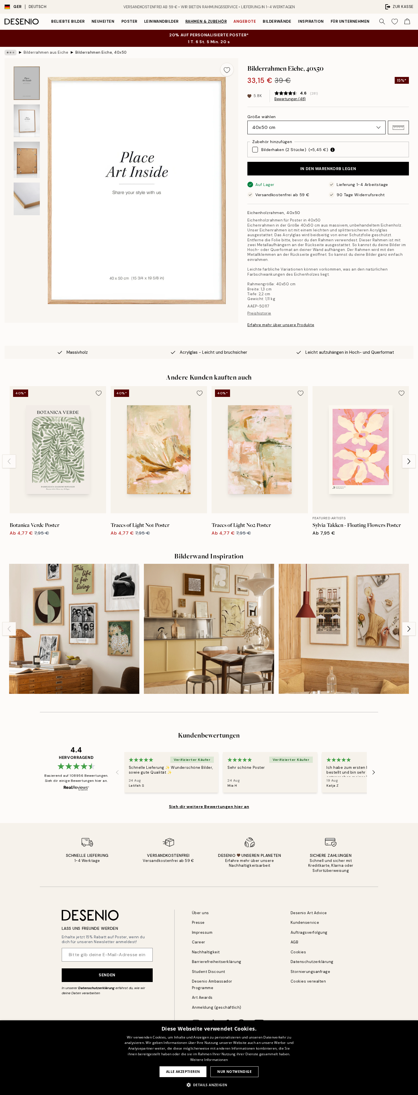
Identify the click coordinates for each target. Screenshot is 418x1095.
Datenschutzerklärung (96, 988)
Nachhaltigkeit (206, 952)
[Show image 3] (27, 160)
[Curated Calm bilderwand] (209, 629)
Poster (129, 21)
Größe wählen (261, 116)
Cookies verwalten (308, 981)
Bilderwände (277, 21)
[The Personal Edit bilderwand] (74, 629)
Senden (107, 974)
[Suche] (382, 22)
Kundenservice (305, 922)
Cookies (298, 952)
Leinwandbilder (161, 21)
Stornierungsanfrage (310, 971)
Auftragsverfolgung (309, 932)
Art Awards (202, 997)
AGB (295, 942)
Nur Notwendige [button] (234, 1071)
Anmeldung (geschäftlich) (216, 1007)
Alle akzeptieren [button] (183, 1071)
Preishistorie (259, 313)
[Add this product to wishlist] (227, 69)
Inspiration (311, 21)
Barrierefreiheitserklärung (217, 961)
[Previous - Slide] (9, 461)
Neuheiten (103, 21)
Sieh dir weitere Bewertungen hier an (209, 806)
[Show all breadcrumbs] (10, 52)
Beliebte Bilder (68, 21)
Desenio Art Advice (309, 912)
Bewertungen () (290, 99)
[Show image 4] (27, 199)
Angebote (244, 21)
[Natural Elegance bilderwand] (344, 629)
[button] (398, 127)
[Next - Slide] (409, 461)
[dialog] (209, 1057)
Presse (198, 922)
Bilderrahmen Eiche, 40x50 (101, 52)
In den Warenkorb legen (328, 168)
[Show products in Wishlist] (394, 21)
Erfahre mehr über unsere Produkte (280, 325)
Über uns (200, 912)
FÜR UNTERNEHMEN (350, 21)
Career (198, 942)
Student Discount (208, 971)
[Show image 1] (27, 83)
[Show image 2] (27, 120)
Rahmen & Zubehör (206, 21)
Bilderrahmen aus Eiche (46, 52)
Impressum (202, 932)
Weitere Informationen (209, 1059)
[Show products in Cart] (407, 21)
